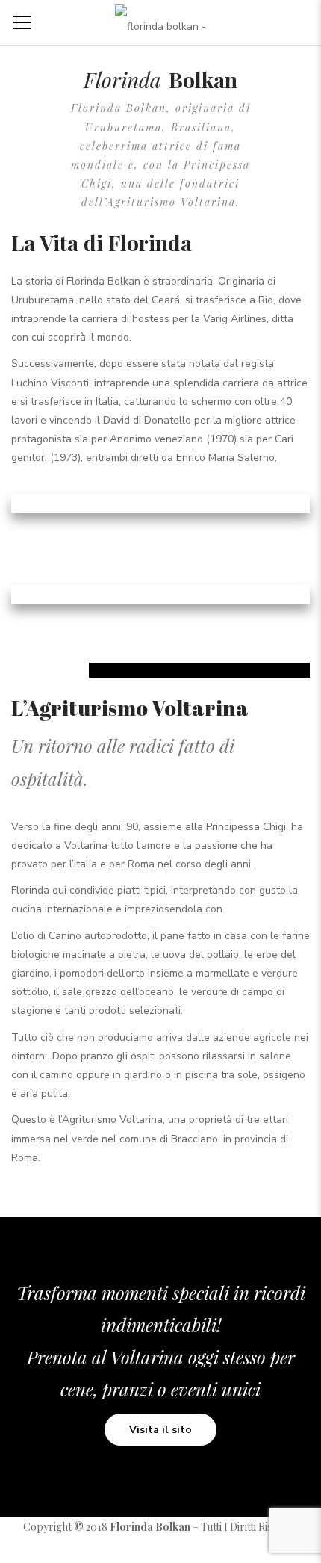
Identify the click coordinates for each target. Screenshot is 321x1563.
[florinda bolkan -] (160, 22)
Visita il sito (160, 1430)
